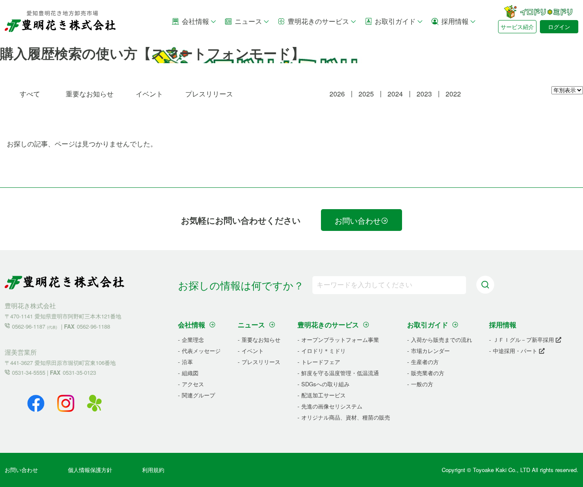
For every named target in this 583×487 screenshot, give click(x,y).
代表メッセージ (201, 351)
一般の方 (422, 384)
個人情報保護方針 (90, 470)
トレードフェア (320, 362)
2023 (424, 94)
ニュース (248, 21)
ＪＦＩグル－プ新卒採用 (524, 339)
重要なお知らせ (90, 94)
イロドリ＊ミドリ (323, 351)
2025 (366, 94)
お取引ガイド (395, 21)
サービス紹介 (517, 27)
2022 (453, 94)
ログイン (559, 27)
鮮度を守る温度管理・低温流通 (340, 373)
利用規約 (153, 470)
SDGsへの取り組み (325, 384)
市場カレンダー (430, 351)
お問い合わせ (358, 220)
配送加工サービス (323, 395)
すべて (30, 94)
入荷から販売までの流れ (441, 339)
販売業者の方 (427, 373)
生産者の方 (425, 362)
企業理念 (193, 339)
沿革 (187, 362)
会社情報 (195, 21)
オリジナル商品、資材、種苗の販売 (345, 417)
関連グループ (198, 395)
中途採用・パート (516, 351)
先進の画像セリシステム (331, 406)
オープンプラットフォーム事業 (340, 339)
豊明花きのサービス (318, 21)
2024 (395, 94)
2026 (337, 94)
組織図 (190, 373)
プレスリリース (209, 94)
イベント (149, 94)
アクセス (193, 384)
